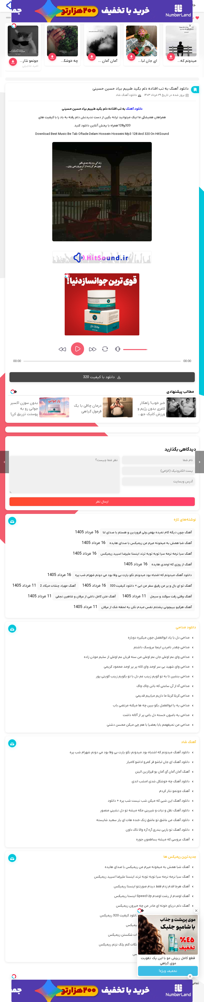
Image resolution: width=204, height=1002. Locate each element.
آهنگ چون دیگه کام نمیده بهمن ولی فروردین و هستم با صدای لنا (147, 532)
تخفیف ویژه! (168, 971)
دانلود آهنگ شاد (126, 95)
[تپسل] (67, 275)
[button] (8, 17)
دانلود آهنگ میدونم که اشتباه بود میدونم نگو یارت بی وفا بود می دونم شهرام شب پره (133, 575)
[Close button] (196, 910)
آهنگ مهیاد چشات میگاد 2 (58, 586)
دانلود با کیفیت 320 (99, 377)
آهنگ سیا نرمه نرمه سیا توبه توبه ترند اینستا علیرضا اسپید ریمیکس (146, 554)
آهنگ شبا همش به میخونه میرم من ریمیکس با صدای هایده (150, 543)
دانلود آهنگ (134, 109)
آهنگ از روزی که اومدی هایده (172, 564)
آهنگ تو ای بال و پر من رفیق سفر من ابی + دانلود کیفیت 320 (151, 586)
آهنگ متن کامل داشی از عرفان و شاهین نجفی (85, 596)
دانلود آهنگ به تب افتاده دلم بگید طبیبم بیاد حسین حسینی (141, 88)
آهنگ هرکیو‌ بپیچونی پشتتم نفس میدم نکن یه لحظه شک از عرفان (146, 607)
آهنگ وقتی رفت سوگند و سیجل (171, 596)
